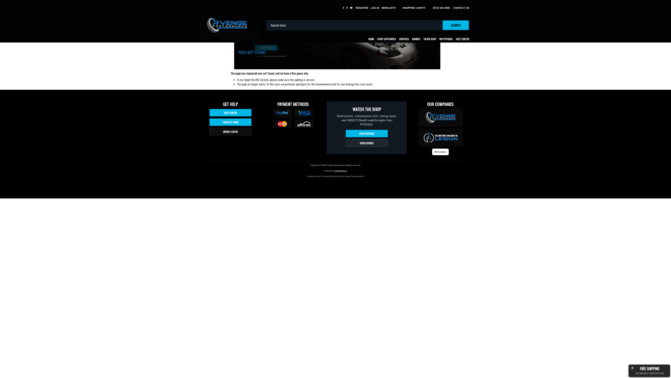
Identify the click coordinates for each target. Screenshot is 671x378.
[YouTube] (351, 8)
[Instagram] (347, 8)
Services (404, 39)
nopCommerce (341, 171)
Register (362, 7)
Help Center (462, 39)
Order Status (230, 132)
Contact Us (461, 7)
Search (455, 25)
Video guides (367, 143)
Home (371, 39)
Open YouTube (366, 133)
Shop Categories (386, 39)
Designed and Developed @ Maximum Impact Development (335, 176)
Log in (375, 7)
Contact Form (230, 122)
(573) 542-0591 (441, 7)
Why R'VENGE (446, 39)
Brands (416, 39)
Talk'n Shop (429, 39)
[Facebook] (343, 8)
